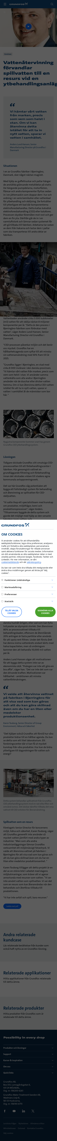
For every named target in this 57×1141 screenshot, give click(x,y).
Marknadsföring (13, 587)
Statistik (9, 601)
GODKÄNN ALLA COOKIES (45, 611)
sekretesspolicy (34, 562)
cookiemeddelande (10, 562)
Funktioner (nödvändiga (17, 580)
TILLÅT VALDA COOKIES (11, 611)
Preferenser (11, 594)
